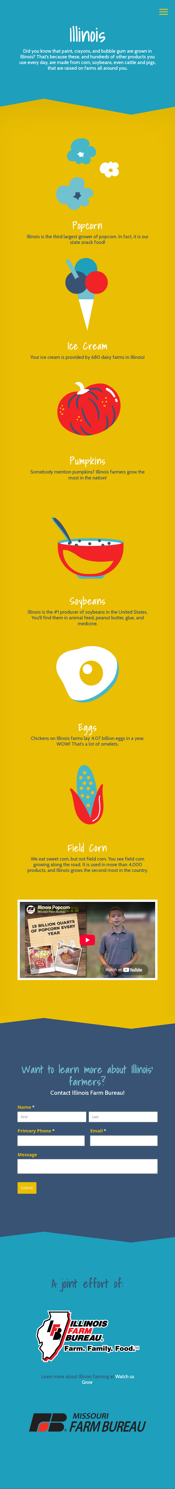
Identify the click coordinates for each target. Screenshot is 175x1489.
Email (108, 1131)
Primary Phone (46, 1131)
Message (27, 1154)
